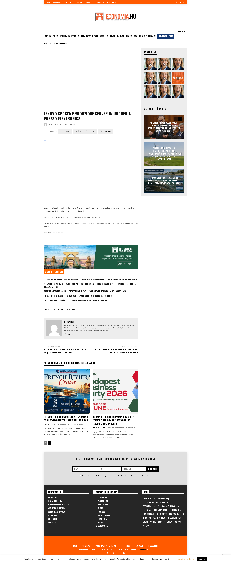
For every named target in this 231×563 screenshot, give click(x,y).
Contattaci (53, 522)
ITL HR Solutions (102, 515)
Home (46, 43)
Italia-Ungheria (99, 427)
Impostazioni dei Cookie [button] (184, 559)
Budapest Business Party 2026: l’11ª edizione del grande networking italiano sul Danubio (114, 420)
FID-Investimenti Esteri (58, 504)
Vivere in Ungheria (58, 43)
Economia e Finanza (56, 511)
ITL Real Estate (102, 519)
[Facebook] (65, 334)
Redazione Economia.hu (61, 424)
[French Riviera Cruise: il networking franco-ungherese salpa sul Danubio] (67, 391)
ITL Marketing (101, 522)
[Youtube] (124, 553)
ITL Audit (99, 508)
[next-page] (49, 443)
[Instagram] (69, 334)
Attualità (52, 497)
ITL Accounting (101, 501)
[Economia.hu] (115, 17)
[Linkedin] (72, 334)
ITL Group (52, 515)
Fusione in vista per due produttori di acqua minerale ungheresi (65, 351)
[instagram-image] (150, 64)
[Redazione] (46, 124)
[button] (180, 2)
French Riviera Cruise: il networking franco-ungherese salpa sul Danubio (78, 296)
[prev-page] (45, 443)
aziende (48, 310)
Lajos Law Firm (101, 526)
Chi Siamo (52, 519)
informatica (59, 310)
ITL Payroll (100, 511)
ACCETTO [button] (202, 559)
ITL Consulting (101, 497)
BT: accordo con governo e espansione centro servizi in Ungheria (116, 351)
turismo (47, 424)
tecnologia (71, 310)
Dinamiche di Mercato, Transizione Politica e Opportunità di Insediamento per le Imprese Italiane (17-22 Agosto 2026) (90, 285)
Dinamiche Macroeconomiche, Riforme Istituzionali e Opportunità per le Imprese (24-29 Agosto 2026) (90, 279)
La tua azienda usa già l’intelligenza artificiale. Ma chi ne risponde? (75, 300)
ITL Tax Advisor (102, 504)
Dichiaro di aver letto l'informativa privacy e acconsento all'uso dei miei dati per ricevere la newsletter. (116, 476)
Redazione (54, 125)
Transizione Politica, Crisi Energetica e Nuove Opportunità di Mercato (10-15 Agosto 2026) (85, 291)
